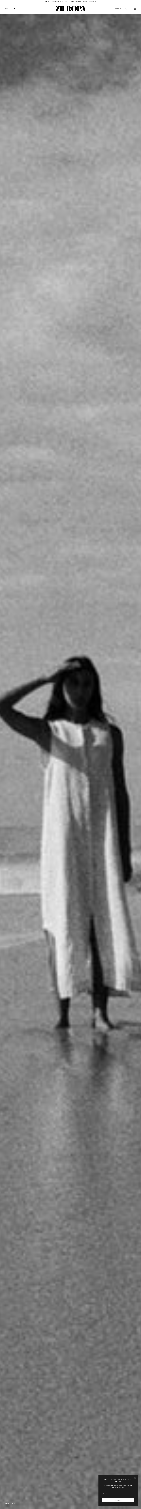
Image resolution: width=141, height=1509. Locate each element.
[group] (70, 761)
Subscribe (118, 1500)
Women (7, 8)
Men (15, 8)
